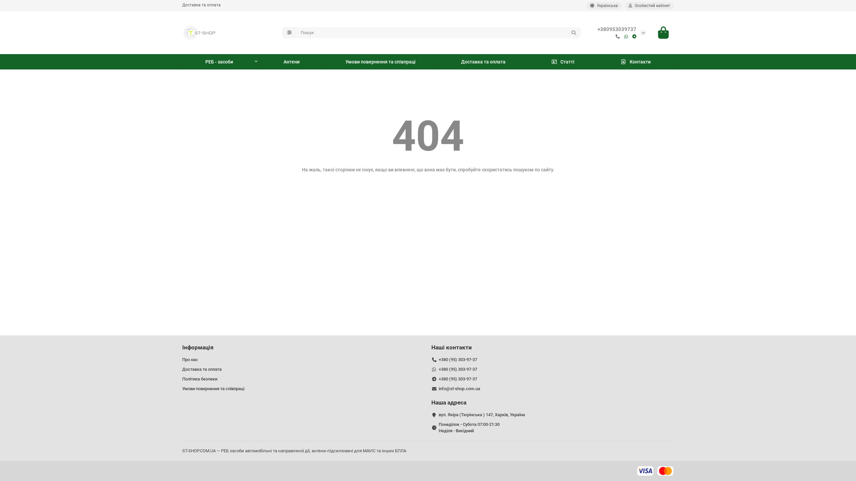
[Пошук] (573, 32)
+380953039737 (617, 29)
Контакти (640, 61)
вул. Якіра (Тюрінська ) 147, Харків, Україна (482, 414)
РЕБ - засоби (219, 61)
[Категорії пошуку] (289, 32)
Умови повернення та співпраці (380, 61)
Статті (567, 61)
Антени (292, 61)
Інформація (198, 347)
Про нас (190, 359)
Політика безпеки (199, 378)
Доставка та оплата (201, 5)
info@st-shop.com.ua (459, 388)
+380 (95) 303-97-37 (458, 359)
